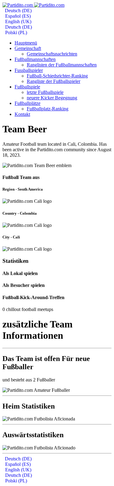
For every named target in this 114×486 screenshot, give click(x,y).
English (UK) (17, 21)
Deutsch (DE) (18, 10)
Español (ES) (17, 16)
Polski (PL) (15, 32)
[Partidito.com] (33, 5)
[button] (28, 48)
